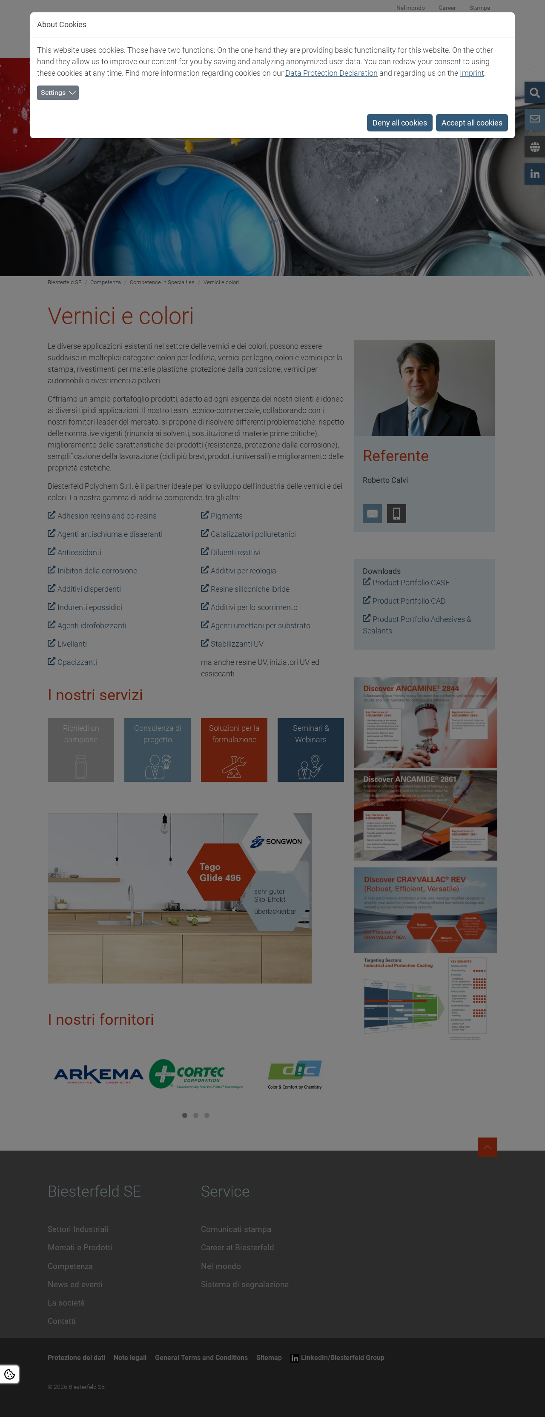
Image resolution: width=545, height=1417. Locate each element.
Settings (53, 92)
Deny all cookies (400, 122)
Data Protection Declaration (331, 72)
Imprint (472, 72)
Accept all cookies (472, 122)
